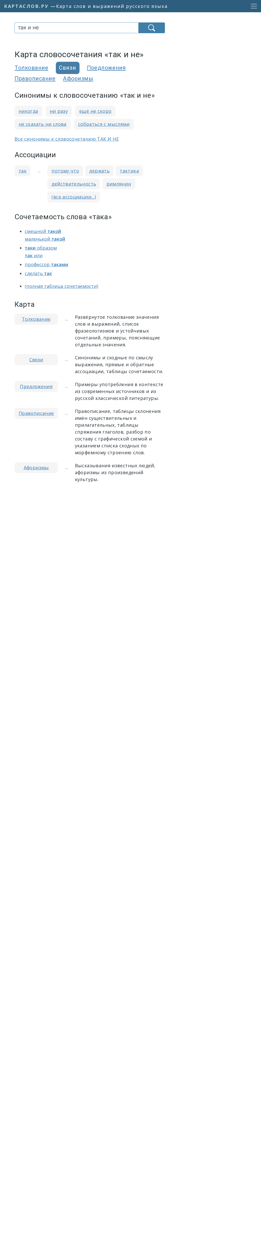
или (34, 255)
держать (99, 171)
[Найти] (152, 28)
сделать (38, 273)
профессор (46, 264)
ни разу (59, 111)
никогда (28, 111)
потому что (65, 171)
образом (41, 248)
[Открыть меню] (252, 6)
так (23, 171)
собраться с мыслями (104, 124)
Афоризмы (78, 78)
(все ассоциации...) (73, 197)
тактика (129, 171)
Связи (36, 360)
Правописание (35, 78)
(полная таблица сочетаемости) (61, 286)
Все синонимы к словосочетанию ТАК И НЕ (67, 139)
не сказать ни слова (43, 124)
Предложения (106, 68)
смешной (43, 231)
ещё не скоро (95, 111)
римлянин (119, 184)
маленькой (45, 239)
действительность (73, 184)
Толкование (31, 68)
